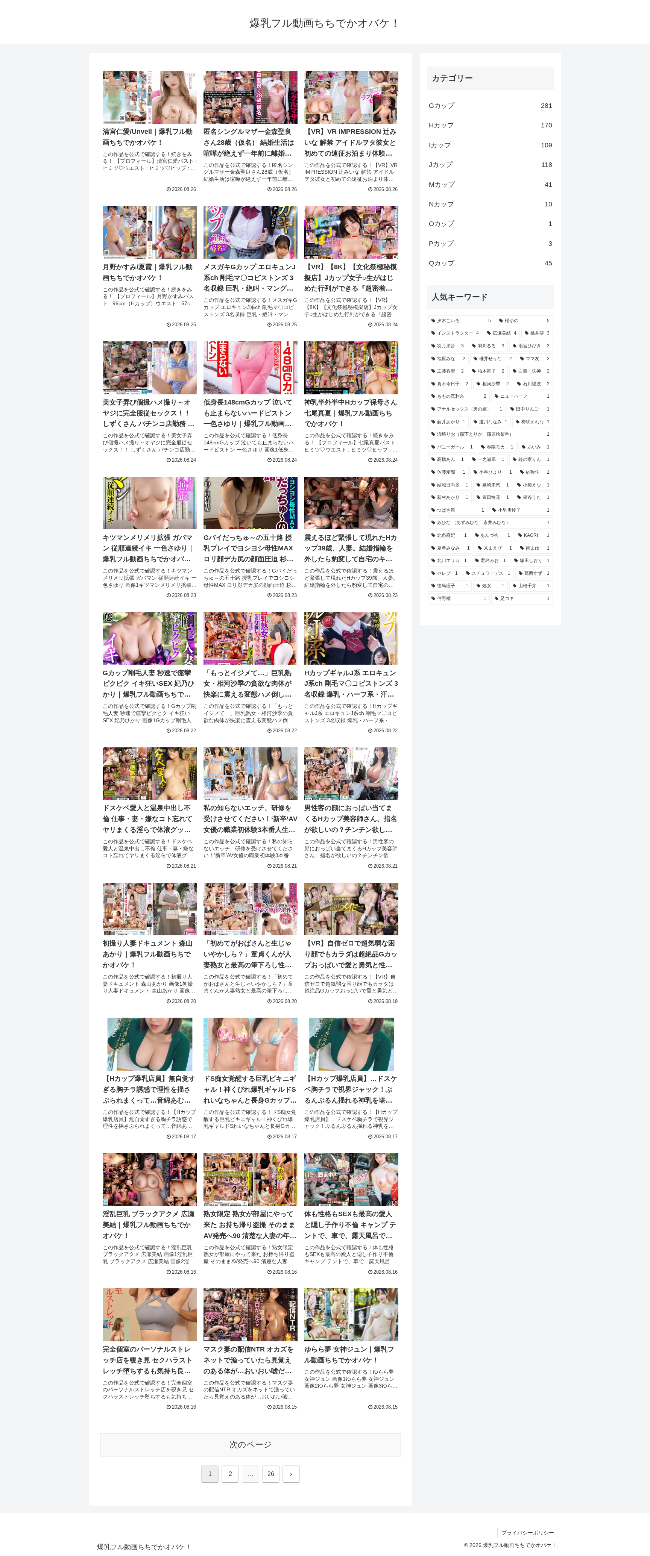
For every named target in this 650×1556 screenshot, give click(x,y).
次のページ (250, 1444)
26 (270, 1474)
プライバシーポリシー (527, 1533)
